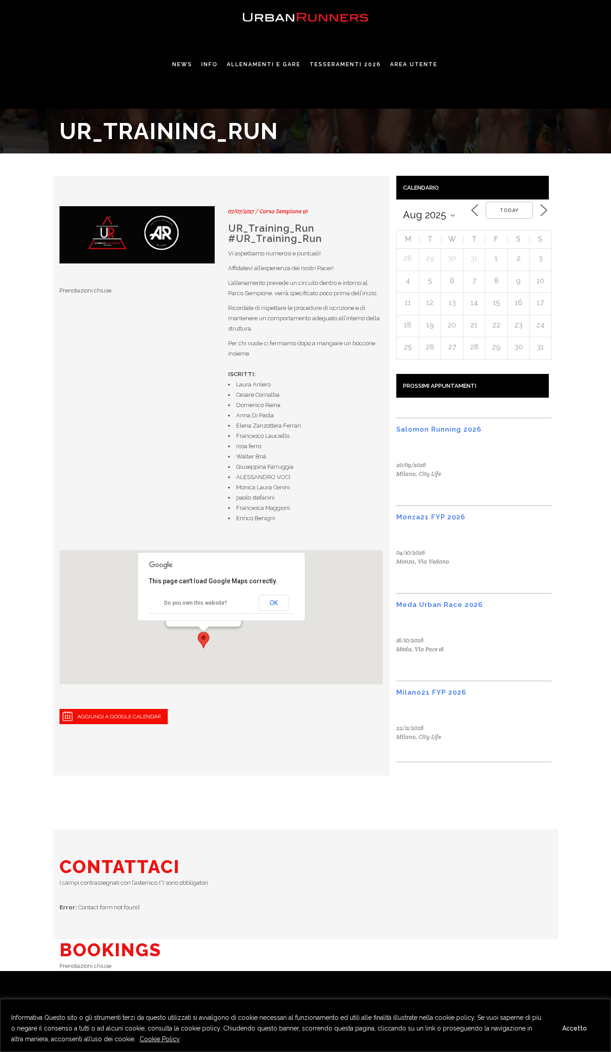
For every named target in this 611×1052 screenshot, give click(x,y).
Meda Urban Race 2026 (439, 605)
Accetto (574, 1028)
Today (509, 210)
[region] (305, 1025)
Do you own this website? (195, 603)
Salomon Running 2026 (438, 429)
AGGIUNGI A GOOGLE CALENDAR (119, 716)
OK (274, 603)
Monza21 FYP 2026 (430, 517)
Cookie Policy (160, 1039)
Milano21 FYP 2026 (431, 692)
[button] (203, 640)
